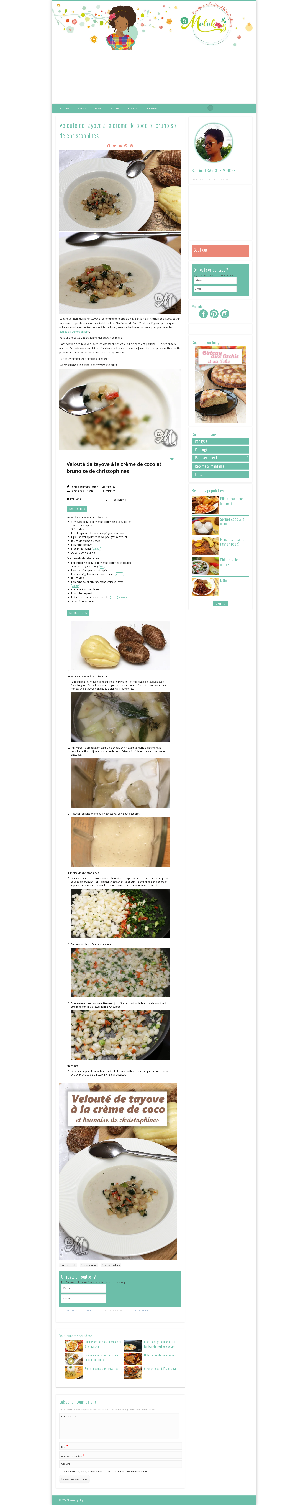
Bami (224, 580)
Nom (65, 1446)
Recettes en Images (207, 342)
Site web (66, 1463)
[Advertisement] (154, 77)
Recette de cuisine (206, 434)
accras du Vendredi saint (74, 331)
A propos (152, 108)
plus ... (220, 603)
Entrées (146, 1310)
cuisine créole (69, 1265)
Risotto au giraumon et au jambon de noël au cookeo (159, 1344)
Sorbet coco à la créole (232, 521)
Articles (133, 108)
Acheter (96, 549)
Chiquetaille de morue (231, 562)
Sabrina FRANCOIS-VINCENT (80, 1310)
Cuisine (64, 108)
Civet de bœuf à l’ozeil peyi (160, 1368)
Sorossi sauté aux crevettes (102, 1368)
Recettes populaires (208, 490)
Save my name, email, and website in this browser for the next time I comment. (105, 1471)
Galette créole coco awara (160, 1355)
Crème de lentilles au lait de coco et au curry (101, 1357)
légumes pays (90, 1265)
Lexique (114, 108)
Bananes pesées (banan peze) (232, 541)
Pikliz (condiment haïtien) (233, 501)
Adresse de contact (72, 1455)
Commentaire (68, 1416)
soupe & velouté (112, 1265)
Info (101, 567)
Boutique (201, 249)
